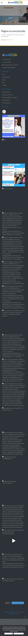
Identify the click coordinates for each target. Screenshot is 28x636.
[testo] (13, 150)
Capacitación (5, 92)
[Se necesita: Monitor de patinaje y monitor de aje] (13, 321)
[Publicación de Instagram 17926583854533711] (13, 467)
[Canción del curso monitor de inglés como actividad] (13, 540)
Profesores (5, 100)
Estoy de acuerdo (8, 633)
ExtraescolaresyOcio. (9, 612)
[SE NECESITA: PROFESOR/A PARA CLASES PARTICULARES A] (13, 126)
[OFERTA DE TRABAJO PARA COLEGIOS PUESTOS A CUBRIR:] (13, 223)
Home (10, 18)
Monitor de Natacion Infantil (9, 97)
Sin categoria (5, 103)
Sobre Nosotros (6, 77)
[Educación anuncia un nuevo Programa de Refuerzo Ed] (13, 516)
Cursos (4, 80)
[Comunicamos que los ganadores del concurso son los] (13, 565)
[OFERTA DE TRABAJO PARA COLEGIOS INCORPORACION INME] (13, 175)
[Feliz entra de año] (13, 199)
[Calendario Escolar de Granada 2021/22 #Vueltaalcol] (13, 418)
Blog (3, 82)
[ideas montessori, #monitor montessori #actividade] (13, 589)
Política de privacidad (19, 633)
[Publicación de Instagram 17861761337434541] (13, 491)
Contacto (4, 85)
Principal (11, 40)
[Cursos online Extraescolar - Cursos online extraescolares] (15, 2)
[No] (26, 630)
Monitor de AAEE (6, 94)
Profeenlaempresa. (14, 613)
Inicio (3, 74)
